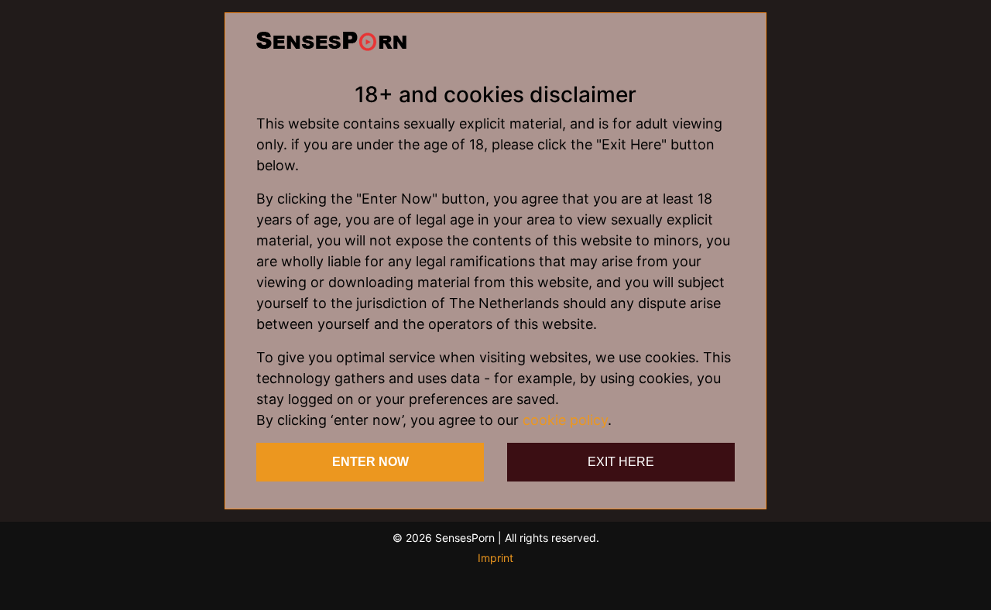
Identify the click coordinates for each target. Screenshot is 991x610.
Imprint (495, 557)
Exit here (621, 461)
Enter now (370, 461)
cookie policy (565, 420)
